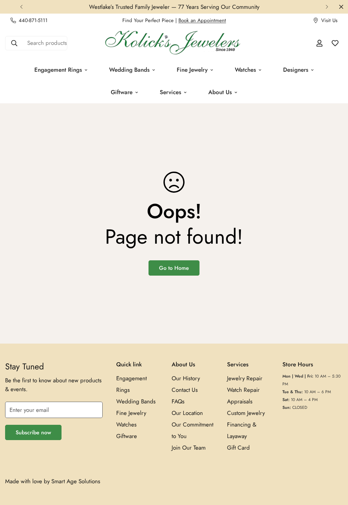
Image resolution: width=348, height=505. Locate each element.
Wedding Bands (129, 70)
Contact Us (185, 390)
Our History (186, 378)
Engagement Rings (58, 70)
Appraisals (240, 401)
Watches (245, 70)
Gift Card (238, 447)
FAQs (178, 401)
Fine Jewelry (192, 70)
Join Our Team (189, 447)
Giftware (122, 92)
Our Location (187, 413)
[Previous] (21, 7)
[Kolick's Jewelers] (174, 43)
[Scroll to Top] (335, 468)
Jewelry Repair (244, 378)
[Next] (326, 7)
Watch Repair (243, 390)
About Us (220, 92)
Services (170, 92)
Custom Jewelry (246, 413)
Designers (295, 70)
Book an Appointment (202, 20)
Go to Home (174, 268)
